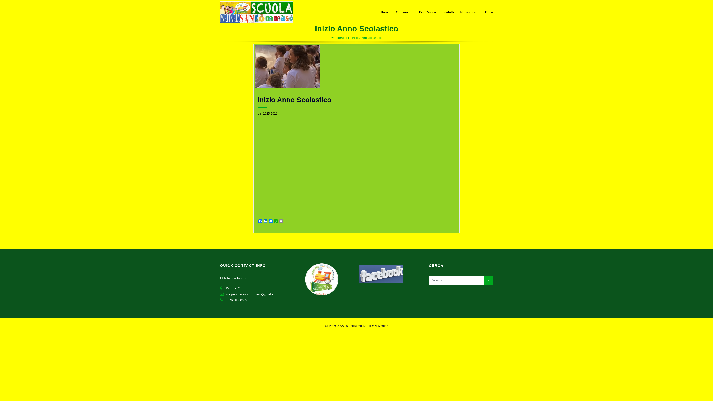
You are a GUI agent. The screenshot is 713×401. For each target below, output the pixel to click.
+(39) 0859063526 (238, 300)
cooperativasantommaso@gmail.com (252, 294)
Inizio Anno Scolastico (366, 38)
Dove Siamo (427, 12)
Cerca (489, 12)
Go (488, 280)
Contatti (448, 12)
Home (385, 12)
